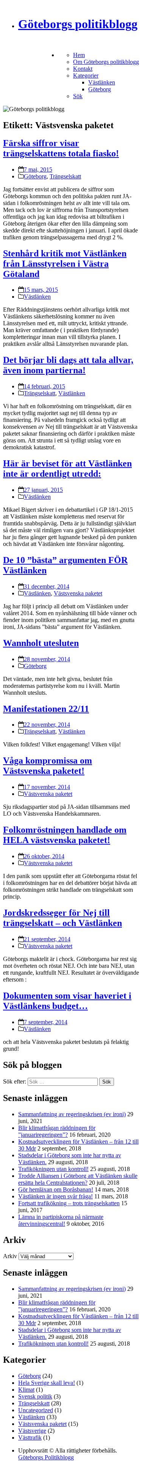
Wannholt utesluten (41, 643)
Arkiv (10, 1256)
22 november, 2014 (47, 724)
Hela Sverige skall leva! (46, 1382)
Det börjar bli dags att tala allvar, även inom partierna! (68, 365)
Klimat (26, 1389)
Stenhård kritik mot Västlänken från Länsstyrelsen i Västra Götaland (64, 263)
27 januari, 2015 (43, 490)
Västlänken (101, 82)
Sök (78, 96)
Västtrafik (30, 1437)
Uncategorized (35, 1410)
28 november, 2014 (47, 659)
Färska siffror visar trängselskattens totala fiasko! (61, 148)
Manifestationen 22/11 (46, 709)
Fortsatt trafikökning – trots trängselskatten (69, 1203)
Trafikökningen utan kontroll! (53, 1169)
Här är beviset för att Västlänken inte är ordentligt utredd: (67, 468)
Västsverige (32, 1430)
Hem (79, 55)
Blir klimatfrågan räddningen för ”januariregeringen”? (56, 1131)
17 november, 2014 (47, 787)
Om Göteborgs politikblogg (106, 62)
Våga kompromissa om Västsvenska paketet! (47, 766)
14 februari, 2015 (44, 386)
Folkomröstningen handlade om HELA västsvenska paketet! (64, 835)
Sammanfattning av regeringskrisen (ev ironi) (72, 1114)
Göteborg (99, 89)
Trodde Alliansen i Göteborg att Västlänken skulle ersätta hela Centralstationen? (77, 1179)
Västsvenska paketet (78, 593)
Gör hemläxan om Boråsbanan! (55, 1189)
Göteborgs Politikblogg (46, 1457)
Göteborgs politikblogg (77, 24)
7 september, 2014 (45, 1022)
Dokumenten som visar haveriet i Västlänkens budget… (67, 1001)
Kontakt (82, 68)
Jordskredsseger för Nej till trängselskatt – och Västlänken (62, 918)
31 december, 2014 (46, 586)
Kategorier (85, 75)
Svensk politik (35, 1396)
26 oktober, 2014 (44, 856)
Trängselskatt (65, 176)
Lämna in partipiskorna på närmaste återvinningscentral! (60, 1220)
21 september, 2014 (47, 939)
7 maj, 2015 (38, 169)
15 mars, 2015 (41, 289)
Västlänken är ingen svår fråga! (55, 1196)
